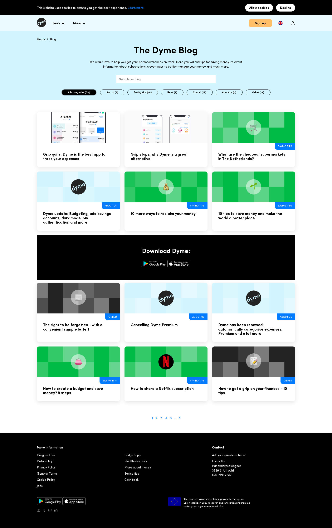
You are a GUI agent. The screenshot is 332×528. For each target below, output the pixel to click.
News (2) (172, 92)
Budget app (132, 455)
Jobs (40, 486)
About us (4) (229, 92)
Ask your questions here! (229, 455)
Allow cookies (259, 8)
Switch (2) (112, 92)
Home (41, 39)
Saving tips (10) (143, 92)
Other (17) (258, 92)
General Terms (47, 473)
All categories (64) (79, 92)
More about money (137, 467)
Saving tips (131, 473)
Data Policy (44, 461)
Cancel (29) (199, 92)
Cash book (131, 480)
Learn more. (136, 8)
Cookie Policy (46, 480)
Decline (285, 8)
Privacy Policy (46, 467)
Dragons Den (46, 455)
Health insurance (136, 461)
